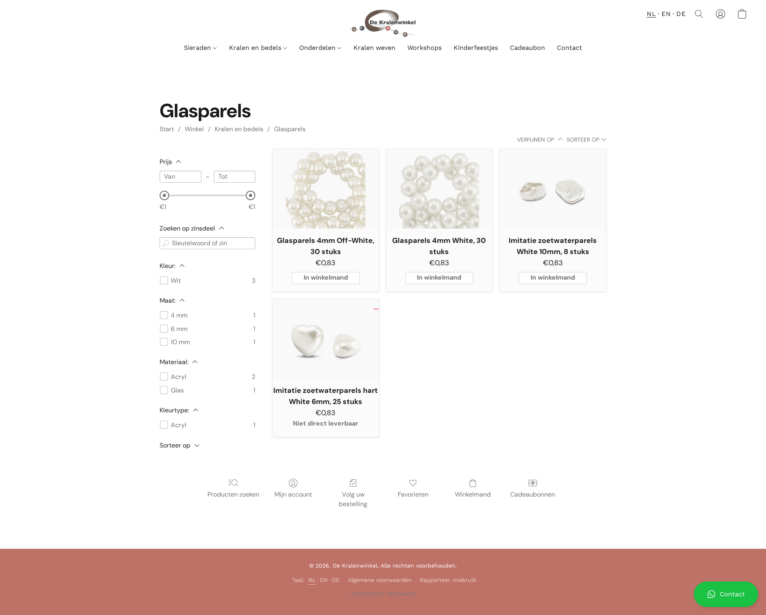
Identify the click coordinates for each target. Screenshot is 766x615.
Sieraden (198, 47)
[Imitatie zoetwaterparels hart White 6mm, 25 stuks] (325, 338)
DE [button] (680, 14)
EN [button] (666, 14)
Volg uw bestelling (353, 499)
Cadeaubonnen (532, 494)
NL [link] (312, 580)
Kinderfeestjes (476, 47)
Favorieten (413, 494)
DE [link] (336, 580)
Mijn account (293, 494)
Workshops (424, 47)
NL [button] (651, 14)
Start (167, 129)
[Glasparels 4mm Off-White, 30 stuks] (325, 189)
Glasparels (290, 129)
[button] (726, 594)
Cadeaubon (527, 47)
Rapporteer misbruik (448, 580)
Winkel (194, 129)
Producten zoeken (233, 494)
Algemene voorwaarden (380, 580)
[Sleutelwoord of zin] (166, 243)
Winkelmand (473, 494)
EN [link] (324, 580)
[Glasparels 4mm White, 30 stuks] (439, 189)
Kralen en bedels (256, 47)
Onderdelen (318, 47)
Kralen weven (374, 47)
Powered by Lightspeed (383, 593)
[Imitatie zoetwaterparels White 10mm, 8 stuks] (552, 189)
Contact (569, 47)
